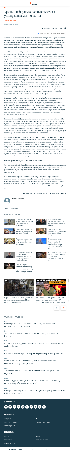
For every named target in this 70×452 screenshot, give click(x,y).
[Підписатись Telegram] (31, 407)
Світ (5, 8)
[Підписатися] (44, 407)
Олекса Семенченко (10, 20)
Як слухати (7, 419)
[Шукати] (59, 449)
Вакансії (38, 436)
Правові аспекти (9, 443)
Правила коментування (43, 422)
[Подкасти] (46, 449)
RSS (37, 419)
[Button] (46, 28)
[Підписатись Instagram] (23, 407)
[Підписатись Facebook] (6, 407)
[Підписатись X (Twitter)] (14, 407)
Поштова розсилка (10, 426)
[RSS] (35, 407)
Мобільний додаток (10, 422)
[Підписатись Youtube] (18, 407)
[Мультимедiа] (33, 449)
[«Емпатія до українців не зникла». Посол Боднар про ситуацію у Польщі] (9, 231)
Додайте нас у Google (15, 449)
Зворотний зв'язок (42, 440)
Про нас (6, 436)
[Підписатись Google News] (10, 407)
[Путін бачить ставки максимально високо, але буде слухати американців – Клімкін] (41, 222)
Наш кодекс (8, 440)
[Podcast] (39, 407)
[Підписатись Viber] (27, 407)
